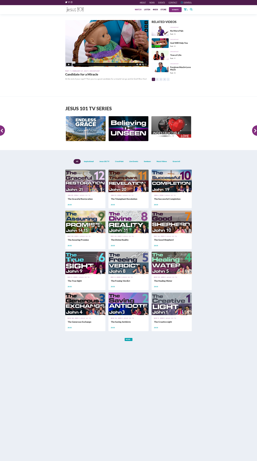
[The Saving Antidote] (128, 304)
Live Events (133, 161)
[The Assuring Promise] (85, 222)
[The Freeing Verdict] (128, 263)
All (77, 161)
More (128, 339)
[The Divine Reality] (128, 222)
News (152, 2)
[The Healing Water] (172, 263)
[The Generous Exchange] (85, 304)
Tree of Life (175, 55)
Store (163, 10)
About (143, 2)
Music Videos (162, 161)
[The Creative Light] (172, 304)
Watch (138, 10)
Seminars (147, 161)
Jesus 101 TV (104, 161)
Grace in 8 (176, 161)
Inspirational (89, 161)
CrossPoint (174, 27)
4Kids (155, 10)
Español (188, 2)
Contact (173, 2)
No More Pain (176, 30)
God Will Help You (179, 43)
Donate (175, 10)
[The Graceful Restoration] (85, 181)
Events (161, 2)
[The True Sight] (85, 263)
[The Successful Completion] (172, 181)
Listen (147, 10)
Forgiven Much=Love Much (180, 68)
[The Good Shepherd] (172, 222)
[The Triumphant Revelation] (128, 181)
